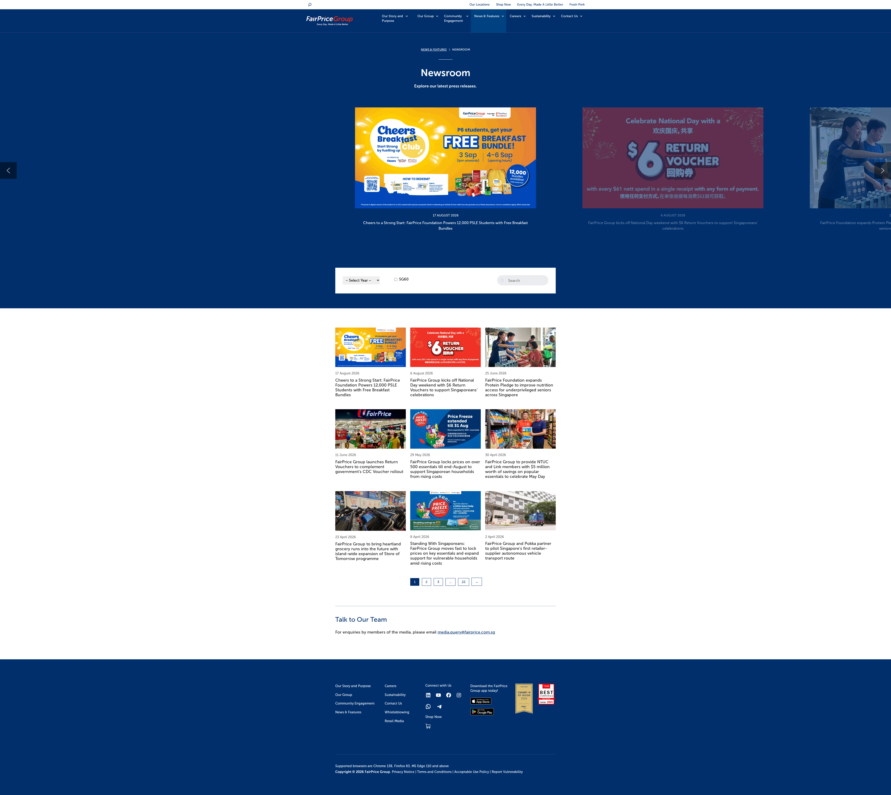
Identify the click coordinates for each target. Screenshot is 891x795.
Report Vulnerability (507, 772)
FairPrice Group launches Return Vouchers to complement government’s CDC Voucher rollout (369, 467)
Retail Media (394, 721)
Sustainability (541, 16)
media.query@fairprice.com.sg (466, 632)
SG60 (404, 279)
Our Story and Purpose (392, 18)
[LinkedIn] (428, 695)
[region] (445, 170)
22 (463, 582)
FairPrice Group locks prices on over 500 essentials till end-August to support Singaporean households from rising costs (445, 469)
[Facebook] (449, 695)
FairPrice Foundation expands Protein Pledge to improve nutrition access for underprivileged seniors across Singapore (519, 387)
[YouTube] (438, 695)
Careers (515, 16)
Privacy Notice (403, 772)
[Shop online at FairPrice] (428, 726)
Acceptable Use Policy (471, 772)
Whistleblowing (397, 712)
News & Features (486, 16)
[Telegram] (440, 706)
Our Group (425, 16)
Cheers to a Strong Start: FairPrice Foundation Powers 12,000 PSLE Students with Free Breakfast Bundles (367, 387)
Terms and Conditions (434, 772)
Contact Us (569, 16)
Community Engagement (453, 18)
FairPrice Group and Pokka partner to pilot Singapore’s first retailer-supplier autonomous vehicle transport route (518, 550)
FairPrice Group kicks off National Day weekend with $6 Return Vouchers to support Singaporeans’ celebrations (444, 387)
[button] (445, 170)
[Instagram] (459, 695)
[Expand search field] (309, 4)
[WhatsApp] (428, 706)
